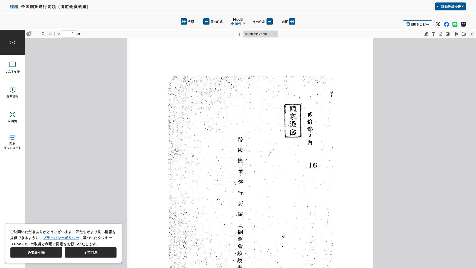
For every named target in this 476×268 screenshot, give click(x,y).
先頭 (191, 22)
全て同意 (91, 252)
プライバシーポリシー (61, 237)
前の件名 (216, 22)
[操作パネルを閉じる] (12, 42)
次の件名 (259, 22)
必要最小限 (36, 252)
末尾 (285, 22)
